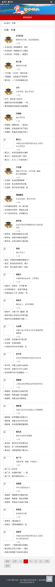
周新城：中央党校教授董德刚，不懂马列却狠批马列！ (26, 424)
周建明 (18, 380)
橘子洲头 (15, 580)
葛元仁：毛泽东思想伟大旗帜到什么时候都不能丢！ (25, 153)
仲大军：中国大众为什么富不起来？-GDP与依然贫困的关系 (28, 369)
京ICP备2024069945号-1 (29, 580)
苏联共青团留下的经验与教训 (16, 552)
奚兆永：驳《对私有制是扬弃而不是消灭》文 (22, 447)
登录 (5, 2)
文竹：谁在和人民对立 (13, 99)
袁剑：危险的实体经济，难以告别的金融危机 (22, 263)
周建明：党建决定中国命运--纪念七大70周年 (22, 398)
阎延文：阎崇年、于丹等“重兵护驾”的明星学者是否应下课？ (28, 286)
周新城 (18, 406)
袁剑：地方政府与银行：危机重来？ (18, 267)
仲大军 (18, 354)
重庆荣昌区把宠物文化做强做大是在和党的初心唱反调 (26, 106)
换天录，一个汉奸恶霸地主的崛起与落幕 (20, 80)
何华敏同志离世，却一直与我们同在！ (19, 206)
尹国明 (18, 113)
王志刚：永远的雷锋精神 (14, 180)
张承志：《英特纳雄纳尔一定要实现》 (19, 524)
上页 (14, 561)
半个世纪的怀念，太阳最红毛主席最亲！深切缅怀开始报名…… (29, 213)
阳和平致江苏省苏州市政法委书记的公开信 (21, 315)
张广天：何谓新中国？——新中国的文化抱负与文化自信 (26, 473)
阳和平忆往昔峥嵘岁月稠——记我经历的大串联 (23, 319)
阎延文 (18, 274)
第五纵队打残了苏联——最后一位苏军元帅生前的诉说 (26, 549)
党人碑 (18, 62)
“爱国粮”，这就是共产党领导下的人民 (19, 77)
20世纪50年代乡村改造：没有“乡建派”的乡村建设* (24, 347)
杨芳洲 (18, 221)
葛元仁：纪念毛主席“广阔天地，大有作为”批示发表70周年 (27, 156)
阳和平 (18, 300)
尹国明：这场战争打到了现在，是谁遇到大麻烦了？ (25, 128)
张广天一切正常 (10, 469)
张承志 (18, 509)
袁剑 (18, 248)
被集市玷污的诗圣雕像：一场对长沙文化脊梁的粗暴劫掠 (26, 103)
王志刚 (18, 167)
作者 (13, 23)
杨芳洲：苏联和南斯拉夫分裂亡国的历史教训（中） (25, 234)
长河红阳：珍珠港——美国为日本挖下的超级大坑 (24, 54)
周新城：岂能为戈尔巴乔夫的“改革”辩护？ (21, 421)
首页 (8, 23)
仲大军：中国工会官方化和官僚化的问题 (20, 365)
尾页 (7, 566)
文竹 (18, 88)
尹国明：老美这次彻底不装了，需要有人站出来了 (24, 132)
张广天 (18, 458)
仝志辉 (18, 326)
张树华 (18, 532)
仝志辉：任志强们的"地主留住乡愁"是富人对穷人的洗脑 (26, 339)
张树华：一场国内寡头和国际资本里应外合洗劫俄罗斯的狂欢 (28, 545)
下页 (46, 561)
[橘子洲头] (26, 9)
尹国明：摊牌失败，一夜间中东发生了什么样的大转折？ (26, 125)
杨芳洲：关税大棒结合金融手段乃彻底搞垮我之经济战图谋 (27, 237)
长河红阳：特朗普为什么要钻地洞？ (18, 51)
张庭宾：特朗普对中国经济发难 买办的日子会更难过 (25, 495)
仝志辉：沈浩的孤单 (12, 343)
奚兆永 (18, 432)
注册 (11, 2)
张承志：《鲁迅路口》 (13, 521)
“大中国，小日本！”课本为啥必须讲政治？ (21, 73)
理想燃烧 (19, 195)
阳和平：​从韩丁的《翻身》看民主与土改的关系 (23, 312)
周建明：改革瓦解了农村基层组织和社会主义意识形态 (26, 395)
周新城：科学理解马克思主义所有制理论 (20, 417)
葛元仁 (18, 139)
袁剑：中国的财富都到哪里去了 (17, 260)
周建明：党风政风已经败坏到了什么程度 (20, 391)
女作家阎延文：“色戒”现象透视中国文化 (20, 289)
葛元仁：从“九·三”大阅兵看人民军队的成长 (21, 160)
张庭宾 (18, 484)
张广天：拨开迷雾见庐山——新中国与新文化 (22, 476)
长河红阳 (19, 36)
